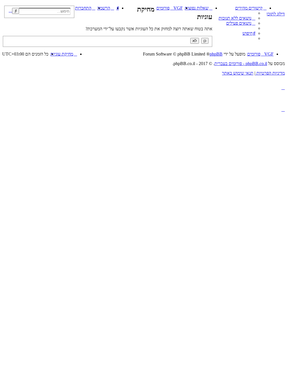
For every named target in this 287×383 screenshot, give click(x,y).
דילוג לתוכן (276, 13)
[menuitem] (237, 18)
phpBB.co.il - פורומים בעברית (240, 63)
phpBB (216, 54)
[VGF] (281, 7)
